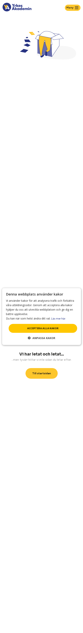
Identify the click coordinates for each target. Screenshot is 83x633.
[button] (41, 338)
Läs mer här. (58, 318)
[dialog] (41, 316)
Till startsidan (41, 373)
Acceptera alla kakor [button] (43, 328)
